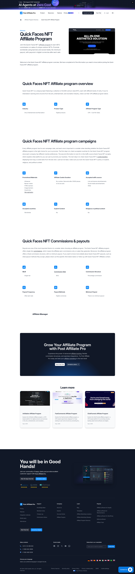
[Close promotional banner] (132, 2)
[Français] (97, 560)
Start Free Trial (60, 364)
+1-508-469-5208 (27, 552)
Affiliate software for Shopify (104, 507)
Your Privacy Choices (81, 570)
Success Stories (61, 514)
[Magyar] (100, 560)
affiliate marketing (70, 358)
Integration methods (25, 515)
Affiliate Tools (100, 522)
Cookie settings (105, 568)
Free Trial (98, 13)
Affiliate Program (61, 517)
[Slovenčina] (114, 560)
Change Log (40, 514)
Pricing (22, 508)
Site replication (28, 192)
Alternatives (23, 521)
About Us (59, 507)
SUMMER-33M (27, 7)
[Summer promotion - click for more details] (67, 5)
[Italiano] (103, 560)
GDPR (97, 568)
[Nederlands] (106, 560)
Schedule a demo (72, 364)
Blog (78, 507)
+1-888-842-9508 (27, 549)
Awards (59, 510)
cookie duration (102, 157)
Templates (79, 510)
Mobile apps (23, 518)
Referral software (101, 519)
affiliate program (45, 45)
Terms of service (55, 568)
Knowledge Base (41, 507)
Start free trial (24, 529)
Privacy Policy (75, 568)
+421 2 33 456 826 (27, 546)
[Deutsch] (89, 560)
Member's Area (41, 510)
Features (22, 511)
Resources (51, 13)
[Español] (94, 560)
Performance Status (42, 517)
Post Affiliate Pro (40, 474)
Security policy (66, 568)
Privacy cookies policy (87, 568)
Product (42, 13)
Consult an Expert (88, 13)
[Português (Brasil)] (111, 560)
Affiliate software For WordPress (105, 516)
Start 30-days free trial (27, 478)
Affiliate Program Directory (31, 19)
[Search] (79, 13)
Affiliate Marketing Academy (84, 514)
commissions (38, 251)
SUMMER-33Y (42, 7)
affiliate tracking (76, 353)
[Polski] (108, 560)
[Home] (21, 20)
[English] (91, 560)
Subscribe (111, 546)
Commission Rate (60, 272)
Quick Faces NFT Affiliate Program (50, 19)
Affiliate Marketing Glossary (84, 517)
